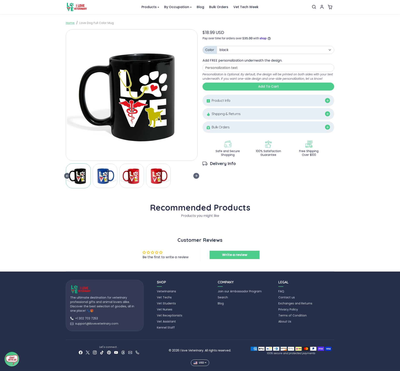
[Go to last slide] (67, 176)
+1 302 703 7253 (86, 318)
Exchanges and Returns (295, 303)
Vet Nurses (164, 309)
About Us (284, 321)
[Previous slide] (67, 225)
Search (223, 297)
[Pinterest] (108, 352)
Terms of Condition (292, 315)
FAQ (281, 291)
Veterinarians (166, 291)
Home (70, 23)
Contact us (286, 297)
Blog (200, 7)
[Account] (322, 7)
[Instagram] (94, 352)
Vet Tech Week (246, 7)
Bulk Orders (218, 7)
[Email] (130, 352)
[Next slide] (196, 176)
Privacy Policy (288, 309)
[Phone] (137, 352)
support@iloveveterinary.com (96, 323)
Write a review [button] (234, 254)
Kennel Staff (166, 327)
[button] (314, 7)
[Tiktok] (101, 352)
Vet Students (166, 303)
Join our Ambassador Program (240, 291)
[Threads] (123, 352)
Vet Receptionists (169, 315)
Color (209, 49)
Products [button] (149, 7)
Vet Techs (164, 297)
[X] (87, 352)
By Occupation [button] (176, 7)
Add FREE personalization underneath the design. (242, 60)
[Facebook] (80, 352)
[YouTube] (116, 352)
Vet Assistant (166, 321)
